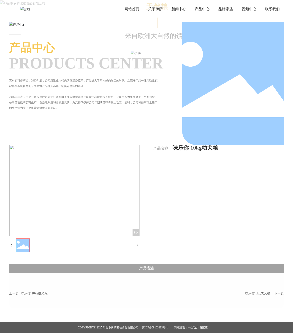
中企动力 (193, 327)
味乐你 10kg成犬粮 (34, 293)
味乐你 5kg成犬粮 (257, 293)
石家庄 (203, 327)
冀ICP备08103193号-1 (155, 327)
